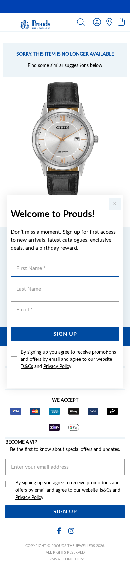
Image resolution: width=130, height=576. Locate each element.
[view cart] (121, 22)
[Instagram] (71, 531)
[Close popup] (115, 204)
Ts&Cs (27, 366)
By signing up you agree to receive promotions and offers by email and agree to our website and (68, 359)
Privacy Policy (57, 366)
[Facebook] (59, 531)
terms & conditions (65, 559)
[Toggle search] (81, 22)
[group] (65, 6)
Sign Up (65, 334)
